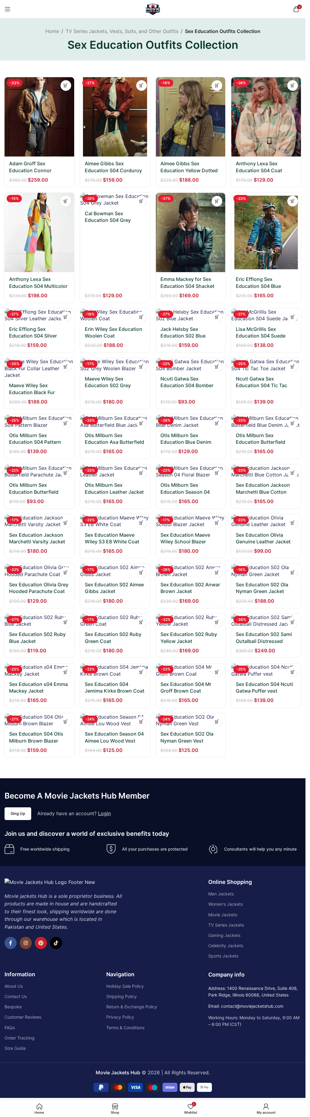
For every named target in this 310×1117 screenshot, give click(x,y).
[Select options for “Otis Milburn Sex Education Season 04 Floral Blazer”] (217, 473)
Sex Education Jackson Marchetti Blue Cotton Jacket (263, 492)
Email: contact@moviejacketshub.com (245, 1006)
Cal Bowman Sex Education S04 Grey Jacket (108, 220)
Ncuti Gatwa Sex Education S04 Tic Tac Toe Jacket (261, 385)
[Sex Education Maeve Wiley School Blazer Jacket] (191, 521)
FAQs (10, 1027)
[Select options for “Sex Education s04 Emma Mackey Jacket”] (66, 672)
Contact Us (16, 996)
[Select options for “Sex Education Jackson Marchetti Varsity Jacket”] (66, 522)
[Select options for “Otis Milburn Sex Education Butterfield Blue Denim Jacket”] (292, 423)
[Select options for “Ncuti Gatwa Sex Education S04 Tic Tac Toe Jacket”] (292, 366)
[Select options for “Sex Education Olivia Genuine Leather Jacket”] (292, 522)
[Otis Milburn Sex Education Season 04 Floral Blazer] (191, 471)
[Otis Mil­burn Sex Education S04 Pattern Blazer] (39, 421)
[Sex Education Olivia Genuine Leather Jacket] (266, 521)
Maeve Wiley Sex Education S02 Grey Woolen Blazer (108, 385)
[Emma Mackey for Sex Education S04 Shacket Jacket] (191, 232)
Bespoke (13, 1006)
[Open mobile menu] (8, 9)
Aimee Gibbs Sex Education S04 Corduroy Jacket (113, 170)
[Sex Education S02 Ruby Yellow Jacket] (191, 621)
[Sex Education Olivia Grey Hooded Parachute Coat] (39, 571)
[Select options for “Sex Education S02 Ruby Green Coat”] (141, 622)
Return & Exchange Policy (131, 1006)
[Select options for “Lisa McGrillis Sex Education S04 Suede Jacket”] (292, 316)
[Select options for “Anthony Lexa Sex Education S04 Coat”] (292, 85)
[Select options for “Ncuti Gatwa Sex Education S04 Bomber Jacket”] (217, 366)
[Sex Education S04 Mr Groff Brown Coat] (191, 670)
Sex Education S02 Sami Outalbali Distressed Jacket (264, 641)
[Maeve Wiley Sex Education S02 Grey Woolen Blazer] (115, 365)
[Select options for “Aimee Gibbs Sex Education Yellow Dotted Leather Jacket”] (217, 85)
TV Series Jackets (226, 925)
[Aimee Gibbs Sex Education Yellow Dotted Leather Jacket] (191, 117)
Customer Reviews (23, 1017)
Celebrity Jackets (225, 945)
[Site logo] (152, 8)
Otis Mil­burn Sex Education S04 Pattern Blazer (35, 442)
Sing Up (18, 813)
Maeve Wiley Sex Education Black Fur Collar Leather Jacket (33, 392)
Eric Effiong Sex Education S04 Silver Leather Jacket (33, 336)
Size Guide (15, 1048)
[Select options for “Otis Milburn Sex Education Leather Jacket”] (141, 473)
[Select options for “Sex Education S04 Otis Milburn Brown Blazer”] (66, 722)
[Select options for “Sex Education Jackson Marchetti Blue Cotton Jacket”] (292, 473)
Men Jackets (221, 893)
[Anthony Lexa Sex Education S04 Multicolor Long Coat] (39, 232)
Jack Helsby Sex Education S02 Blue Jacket (183, 336)
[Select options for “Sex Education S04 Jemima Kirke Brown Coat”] (141, 672)
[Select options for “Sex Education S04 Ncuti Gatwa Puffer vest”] (292, 672)
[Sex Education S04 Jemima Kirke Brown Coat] (115, 670)
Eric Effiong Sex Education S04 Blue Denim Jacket (258, 286)
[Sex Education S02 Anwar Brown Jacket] (191, 571)
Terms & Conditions (125, 1027)
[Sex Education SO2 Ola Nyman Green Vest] (191, 720)
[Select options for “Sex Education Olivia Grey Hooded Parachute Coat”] (66, 572)
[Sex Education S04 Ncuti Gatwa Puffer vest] (266, 670)
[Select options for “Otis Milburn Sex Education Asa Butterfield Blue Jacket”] (141, 423)
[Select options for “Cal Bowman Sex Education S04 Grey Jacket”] (141, 201)
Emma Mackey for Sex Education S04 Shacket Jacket (187, 286)
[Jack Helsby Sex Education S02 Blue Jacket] (191, 315)
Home (52, 31)
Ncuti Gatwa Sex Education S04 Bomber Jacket (186, 385)
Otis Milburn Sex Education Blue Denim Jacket (185, 442)
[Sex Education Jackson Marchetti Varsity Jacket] (39, 521)
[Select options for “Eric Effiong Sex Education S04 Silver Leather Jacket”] (66, 316)
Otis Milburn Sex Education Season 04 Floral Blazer (185, 492)
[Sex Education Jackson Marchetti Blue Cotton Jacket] (266, 471)
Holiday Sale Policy (125, 986)
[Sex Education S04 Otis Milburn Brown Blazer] (39, 720)
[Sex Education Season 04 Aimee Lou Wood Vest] (115, 720)
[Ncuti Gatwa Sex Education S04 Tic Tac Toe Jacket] (266, 365)
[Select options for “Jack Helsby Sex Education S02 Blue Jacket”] (217, 316)
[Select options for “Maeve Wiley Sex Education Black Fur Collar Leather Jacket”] (66, 366)
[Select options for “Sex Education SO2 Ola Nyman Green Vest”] (217, 722)
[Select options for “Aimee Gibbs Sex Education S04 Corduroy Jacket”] (141, 85)
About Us (14, 986)
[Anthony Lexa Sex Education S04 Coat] (266, 117)
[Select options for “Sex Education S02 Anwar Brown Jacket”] (217, 572)
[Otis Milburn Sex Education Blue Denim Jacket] (191, 421)
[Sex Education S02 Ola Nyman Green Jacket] (266, 571)
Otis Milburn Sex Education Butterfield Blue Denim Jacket (260, 442)
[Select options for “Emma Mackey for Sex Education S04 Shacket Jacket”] (217, 201)
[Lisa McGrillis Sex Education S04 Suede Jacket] (266, 315)
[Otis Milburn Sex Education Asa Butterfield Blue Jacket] (115, 421)
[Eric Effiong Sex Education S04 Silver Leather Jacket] (39, 315)
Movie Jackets (222, 914)
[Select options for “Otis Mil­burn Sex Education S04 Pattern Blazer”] (66, 423)
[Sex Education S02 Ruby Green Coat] (115, 621)
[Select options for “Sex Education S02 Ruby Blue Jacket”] (66, 622)
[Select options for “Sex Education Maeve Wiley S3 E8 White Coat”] (141, 522)
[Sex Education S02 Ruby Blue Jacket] (39, 621)
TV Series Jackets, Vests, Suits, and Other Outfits (122, 31)
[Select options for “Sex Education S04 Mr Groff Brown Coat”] (217, 672)
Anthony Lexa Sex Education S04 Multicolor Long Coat (38, 286)
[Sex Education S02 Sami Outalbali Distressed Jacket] (266, 621)
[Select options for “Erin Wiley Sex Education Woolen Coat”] (141, 316)
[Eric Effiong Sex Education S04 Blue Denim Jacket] (266, 232)
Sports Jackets (223, 955)
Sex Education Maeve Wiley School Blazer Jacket (185, 542)
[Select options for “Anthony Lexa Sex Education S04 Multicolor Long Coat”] (66, 201)
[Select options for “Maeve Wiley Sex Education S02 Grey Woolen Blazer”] (141, 366)
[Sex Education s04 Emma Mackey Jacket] (39, 670)
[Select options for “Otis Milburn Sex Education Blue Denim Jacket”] (217, 423)
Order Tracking (20, 1037)
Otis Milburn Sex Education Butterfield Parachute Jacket (33, 492)
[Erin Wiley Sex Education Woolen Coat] (115, 315)
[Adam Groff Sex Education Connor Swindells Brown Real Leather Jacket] (39, 117)
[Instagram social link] (26, 943)
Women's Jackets (225, 904)
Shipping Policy (121, 996)
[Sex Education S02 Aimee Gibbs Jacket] (115, 571)
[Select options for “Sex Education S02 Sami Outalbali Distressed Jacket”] (292, 622)
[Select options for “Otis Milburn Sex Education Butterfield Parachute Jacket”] (66, 473)
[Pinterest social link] (41, 943)
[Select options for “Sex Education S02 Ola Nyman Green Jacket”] (292, 572)
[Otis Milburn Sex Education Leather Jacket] (115, 471)
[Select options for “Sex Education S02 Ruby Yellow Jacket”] (217, 622)
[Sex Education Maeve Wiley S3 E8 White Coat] (115, 521)
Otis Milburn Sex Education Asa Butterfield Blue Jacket (114, 442)
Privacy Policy (120, 1017)
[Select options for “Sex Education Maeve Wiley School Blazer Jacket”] (217, 522)
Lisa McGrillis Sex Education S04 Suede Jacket (260, 336)
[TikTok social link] (56, 943)
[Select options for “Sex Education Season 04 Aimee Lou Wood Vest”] (141, 722)
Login (104, 813)
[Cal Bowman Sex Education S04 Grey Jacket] (115, 199)
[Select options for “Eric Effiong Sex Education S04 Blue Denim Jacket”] (292, 201)
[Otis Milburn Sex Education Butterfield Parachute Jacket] (39, 471)
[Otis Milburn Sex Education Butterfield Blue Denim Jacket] (266, 421)
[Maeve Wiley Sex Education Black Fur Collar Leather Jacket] (39, 368)
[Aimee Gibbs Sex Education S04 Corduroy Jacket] (115, 117)
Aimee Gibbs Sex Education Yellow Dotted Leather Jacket (189, 170)
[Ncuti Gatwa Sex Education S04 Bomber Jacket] (191, 365)
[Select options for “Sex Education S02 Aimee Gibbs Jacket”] (141, 572)
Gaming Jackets (224, 935)
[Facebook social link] (11, 943)
